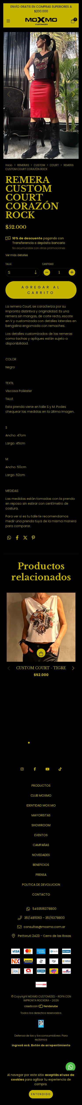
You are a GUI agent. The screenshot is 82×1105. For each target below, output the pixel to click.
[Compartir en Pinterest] (33, 538)
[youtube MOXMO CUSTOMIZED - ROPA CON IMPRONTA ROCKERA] (47, 769)
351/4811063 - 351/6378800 (44, 918)
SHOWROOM (41, 825)
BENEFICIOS (41, 865)
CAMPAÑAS (41, 845)
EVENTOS (41, 835)
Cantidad (47, 264)
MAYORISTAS (41, 815)
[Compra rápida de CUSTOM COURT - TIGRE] (41, 653)
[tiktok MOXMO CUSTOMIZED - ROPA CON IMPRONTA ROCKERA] (60, 769)
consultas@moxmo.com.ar (44, 927)
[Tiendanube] (41, 1007)
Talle (8, 264)
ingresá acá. (21, 1045)
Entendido (41, 1094)
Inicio (8, 165)
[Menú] (9, 21)
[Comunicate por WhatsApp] (70, 1067)
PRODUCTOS (41, 785)
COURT (54, 165)
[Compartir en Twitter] (25, 538)
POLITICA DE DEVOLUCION (41, 884)
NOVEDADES (41, 855)
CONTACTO (41, 894)
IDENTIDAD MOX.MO (41, 805)
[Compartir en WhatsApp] (9, 538)
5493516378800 (44, 909)
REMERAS (23, 165)
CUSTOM (39, 165)
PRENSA (41, 874)
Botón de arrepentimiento (50, 1045)
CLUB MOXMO (41, 795)
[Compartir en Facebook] (17, 538)
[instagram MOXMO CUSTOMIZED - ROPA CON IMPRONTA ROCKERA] (22, 769)
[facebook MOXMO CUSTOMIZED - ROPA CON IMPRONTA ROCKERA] (35, 769)
